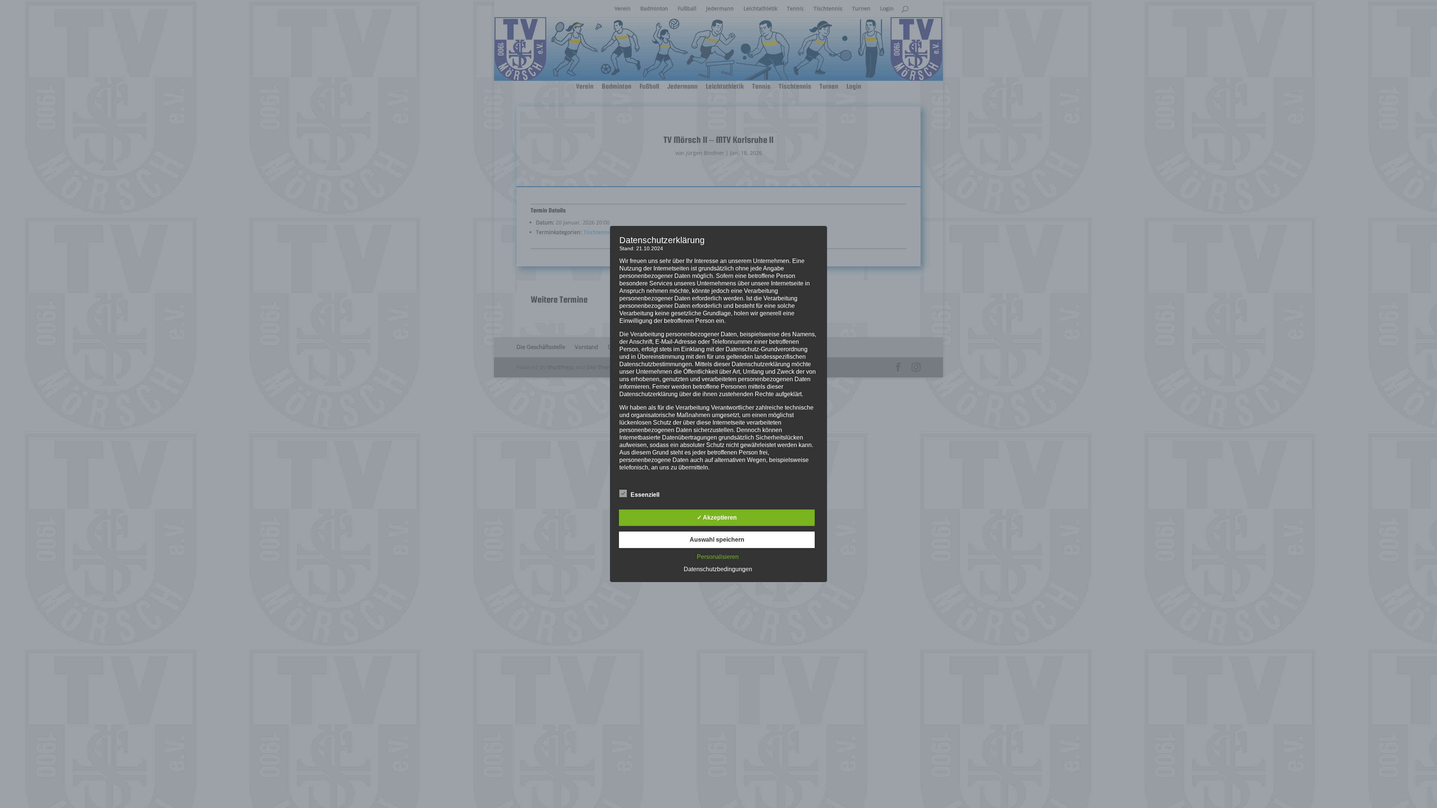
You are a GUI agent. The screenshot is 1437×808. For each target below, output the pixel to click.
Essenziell (645, 495)
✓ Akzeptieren (717, 517)
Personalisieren (718, 557)
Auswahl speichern (717, 539)
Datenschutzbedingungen (718, 569)
